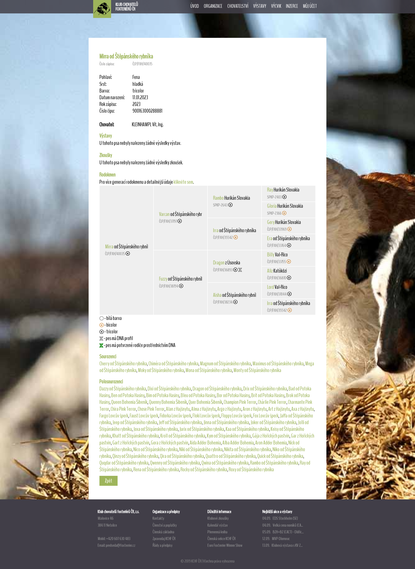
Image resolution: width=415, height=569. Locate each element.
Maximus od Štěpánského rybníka (278, 363)
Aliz (270, 271)
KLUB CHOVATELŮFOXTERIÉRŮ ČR (127, 6)
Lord (270, 287)
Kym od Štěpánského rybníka (229, 436)
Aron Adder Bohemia (271, 442)
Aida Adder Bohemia (205, 442)
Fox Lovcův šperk (265, 415)
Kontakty (158, 518)
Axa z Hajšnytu (302, 409)
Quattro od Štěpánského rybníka (231, 456)
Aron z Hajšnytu (255, 409)
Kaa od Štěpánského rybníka (247, 429)
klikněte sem (183, 182)
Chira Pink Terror (123, 409)
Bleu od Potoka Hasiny (198, 395)
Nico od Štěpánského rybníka (155, 449)
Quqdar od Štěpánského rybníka (123, 463)
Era (269, 238)
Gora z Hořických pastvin (169, 442)
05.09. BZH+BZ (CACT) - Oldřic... (283, 532)
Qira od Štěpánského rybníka (182, 456)
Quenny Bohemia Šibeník (168, 402)
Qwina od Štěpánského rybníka (225, 463)
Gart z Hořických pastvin (130, 442)
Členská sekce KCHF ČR (222, 538)
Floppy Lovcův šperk (236, 415)
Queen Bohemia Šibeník (129, 402)
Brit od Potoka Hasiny (267, 395)
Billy (270, 254)
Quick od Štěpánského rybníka (280, 456)
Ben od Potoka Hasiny (128, 395)
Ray (270, 189)
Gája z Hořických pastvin (270, 436)
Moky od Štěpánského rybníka (161, 370)
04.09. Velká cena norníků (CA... (282, 525)
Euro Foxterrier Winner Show (225, 545)
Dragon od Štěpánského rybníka (217, 388)
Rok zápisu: (108, 104)
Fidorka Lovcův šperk (175, 415)
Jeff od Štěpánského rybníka (180, 422)
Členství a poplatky (165, 525)
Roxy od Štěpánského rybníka (251, 469)
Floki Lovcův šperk (206, 415)
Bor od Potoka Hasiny (233, 395)
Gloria (272, 206)
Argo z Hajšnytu (229, 409)
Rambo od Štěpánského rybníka (274, 463)
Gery (271, 222)
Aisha (217, 295)
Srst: (103, 84)
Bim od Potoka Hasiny (162, 395)
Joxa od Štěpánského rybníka (155, 429)
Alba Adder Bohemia (238, 442)
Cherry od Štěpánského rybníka (123, 363)
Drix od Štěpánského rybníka (265, 388)
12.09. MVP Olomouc (276, 538)
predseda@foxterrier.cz (120, 545)
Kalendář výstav (218, 525)
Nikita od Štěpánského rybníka (247, 449)
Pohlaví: (105, 77)
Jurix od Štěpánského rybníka (201, 429)
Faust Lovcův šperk (144, 415)
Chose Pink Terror (151, 409)
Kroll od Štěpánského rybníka (182, 436)
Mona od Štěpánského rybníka (208, 370)
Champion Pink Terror (240, 402)
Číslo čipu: (107, 111)
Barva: (104, 91)
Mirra (109, 246)
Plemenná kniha (217, 532)
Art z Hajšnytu (279, 409)
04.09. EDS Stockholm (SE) (280, 518)
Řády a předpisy (162, 545)
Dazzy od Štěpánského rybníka (122, 388)
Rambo (218, 198)
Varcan (164, 214)
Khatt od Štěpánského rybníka (135, 436)
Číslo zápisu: (106, 64)
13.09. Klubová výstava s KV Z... (282, 545)
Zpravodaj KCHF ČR (164, 538)
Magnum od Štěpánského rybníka (225, 363)
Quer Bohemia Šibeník (205, 402)
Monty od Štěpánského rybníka (257, 370)
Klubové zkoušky (218, 518)
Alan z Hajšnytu (178, 409)
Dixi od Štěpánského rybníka (169, 388)
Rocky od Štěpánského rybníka (203, 469)
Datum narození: (112, 97)
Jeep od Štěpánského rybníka (134, 422)
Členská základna (163, 532)
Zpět (108, 480)
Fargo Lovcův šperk (113, 415)
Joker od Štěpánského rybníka (273, 422)
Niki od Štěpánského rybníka (201, 449)
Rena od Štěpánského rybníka (156, 469)
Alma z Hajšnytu (203, 409)
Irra (216, 230)
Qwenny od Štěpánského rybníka (175, 463)
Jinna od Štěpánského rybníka (226, 422)
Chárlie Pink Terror (272, 402)
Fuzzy (163, 279)
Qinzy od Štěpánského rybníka (135, 456)
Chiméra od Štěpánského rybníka (173, 363)
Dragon (219, 262)
